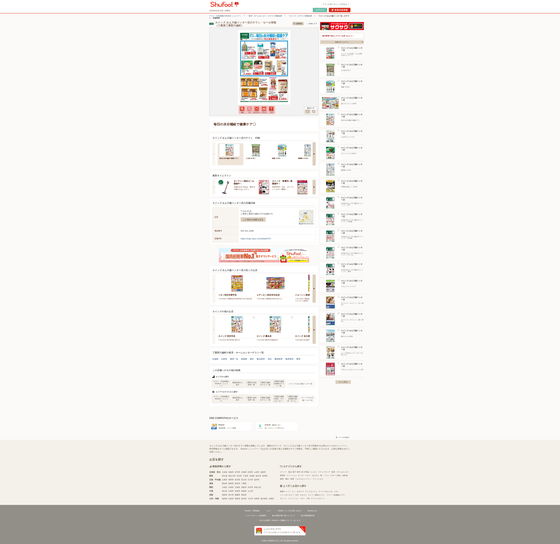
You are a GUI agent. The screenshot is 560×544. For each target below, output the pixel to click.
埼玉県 (239, 476)
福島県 (263, 472)
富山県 (243, 480)
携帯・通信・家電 (287, 479)
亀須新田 (261, 359)
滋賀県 (243, 487)
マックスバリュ (311, 491)
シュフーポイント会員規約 (255, 516)
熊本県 (243, 499)
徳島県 (224, 495)
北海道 (224, 472)
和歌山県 (257, 487)
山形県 (256, 472)
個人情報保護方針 (308, 516)
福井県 (256, 480)
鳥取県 (237, 491)
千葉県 (245, 476)
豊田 (298, 359)
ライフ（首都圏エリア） (336, 495)
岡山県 (224, 491)
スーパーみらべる (325, 491)
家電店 (282, 475)
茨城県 (252, 476)
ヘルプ (268, 511)
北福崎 (215, 359)
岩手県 (237, 472)
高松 (270, 359)
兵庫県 (231, 487)
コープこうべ (293, 498)
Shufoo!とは (312, 511)
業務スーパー (285, 491)
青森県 (231, 472)
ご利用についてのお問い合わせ (289, 511)
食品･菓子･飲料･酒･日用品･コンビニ (302, 472)
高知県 (243, 495)
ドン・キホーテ (298, 491)
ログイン (320, 10)
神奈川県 (231, 476)
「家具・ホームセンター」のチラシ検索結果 (264, 16)
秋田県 (250, 472)
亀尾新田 (289, 359)
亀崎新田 (278, 359)
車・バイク (324, 475)
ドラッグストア (324, 472)
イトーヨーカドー (287, 495)
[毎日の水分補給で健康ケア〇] (230, 149)
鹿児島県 (263, 499)
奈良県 (250, 487)
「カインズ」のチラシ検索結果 (299, 16)
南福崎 (244, 359)
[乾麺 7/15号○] (283, 149)
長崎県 (237, 499)
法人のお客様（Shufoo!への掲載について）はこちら (280, 520)
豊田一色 (234, 359)
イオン (336, 491)
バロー (302, 498)
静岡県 (231, 483)
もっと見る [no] (343, 382)
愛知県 (224, 483)
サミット (283, 498)
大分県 (250, 499)
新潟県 (237, 480)
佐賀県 (231, 499)
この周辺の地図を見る (253, 219)
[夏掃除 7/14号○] (309, 149)
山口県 (250, 491)
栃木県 (258, 476)
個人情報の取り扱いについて (283, 516)
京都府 (237, 487)
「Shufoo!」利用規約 (251, 511)
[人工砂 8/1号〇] (256, 149)
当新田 (224, 359)
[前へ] (213, 154)
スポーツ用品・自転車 (339, 475)
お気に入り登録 (254, 317)
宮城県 (243, 472)
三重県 (243, 483)
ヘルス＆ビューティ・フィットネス (309, 479)
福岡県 (224, 499)
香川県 (231, 495)
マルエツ (303, 495)
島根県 (243, 491)
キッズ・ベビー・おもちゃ (308, 475)
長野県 (231, 480)
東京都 (224, 476)
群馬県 (264, 476)
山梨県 (224, 480)
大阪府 (224, 487)
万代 (297, 495)
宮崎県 (256, 499)
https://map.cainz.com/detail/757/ (256, 238)
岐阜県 (237, 483)
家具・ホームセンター (340, 472)
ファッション (291, 475)
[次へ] (314, 154)
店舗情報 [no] (298, 23)
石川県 (250, 480)
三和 (308, 498)
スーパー (283, 472)
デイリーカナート (318, 498)
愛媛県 (237, 495)
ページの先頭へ (343, 437)
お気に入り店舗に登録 (311, 23)
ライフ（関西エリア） (317, 495)
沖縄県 (271, 499)
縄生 (252, 359)
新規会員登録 (340, 10)
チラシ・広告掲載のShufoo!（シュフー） (225, 16)
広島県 (231, 491)
